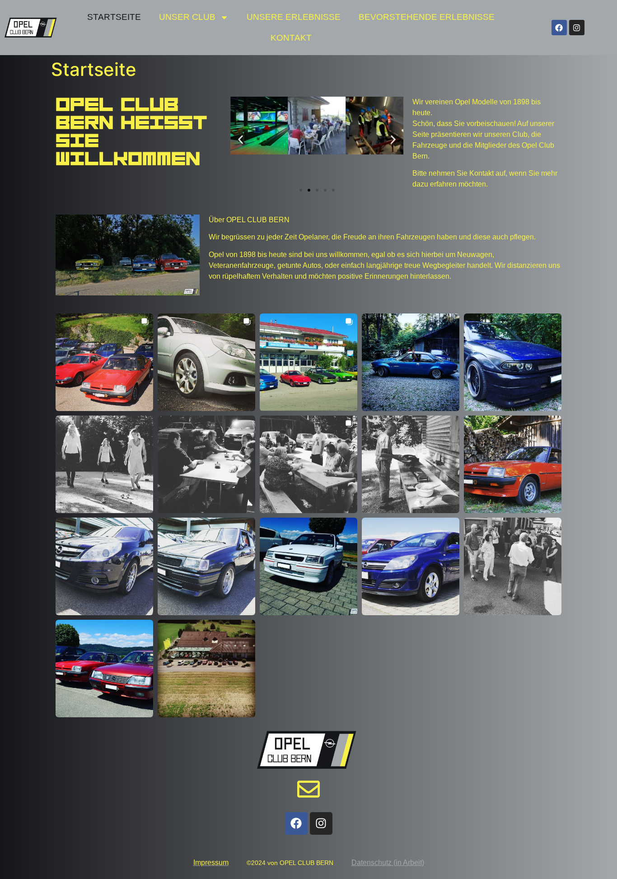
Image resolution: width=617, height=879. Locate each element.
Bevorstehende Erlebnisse (427, 17)
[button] (240, 139)
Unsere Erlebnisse (294, 17)
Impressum (211, 862)
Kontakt (291, 37)
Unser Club (187, 17)
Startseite (114, 17)
